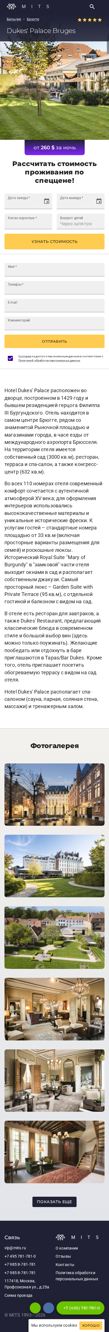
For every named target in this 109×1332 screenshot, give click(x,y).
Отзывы (63, 1256)
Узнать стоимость (54, 241)
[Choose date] (46, 201)
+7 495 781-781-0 (20, 1256)
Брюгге (33, 19)
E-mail (12, 302)
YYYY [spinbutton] (29, 203)
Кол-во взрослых (22, 218)
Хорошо (90, 1326)
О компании (67, 1248)
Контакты (65, 1264)
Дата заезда (19, 198)
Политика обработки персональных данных (77, 1276)
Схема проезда (18, 1295)
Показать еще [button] (54, 1201)
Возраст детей (71, 218)
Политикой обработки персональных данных (49, 360)
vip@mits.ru (15, 1248)
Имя (12, 267)
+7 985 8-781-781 (20, 1264)
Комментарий (19, 320)
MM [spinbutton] (19, 203)
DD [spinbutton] (11, 203)
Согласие (24, 356)
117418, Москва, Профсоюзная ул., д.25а (26, 1284)
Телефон (16, 285)
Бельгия (14, 19)
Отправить (54, 341)
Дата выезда (71, 198)
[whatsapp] (35, 1308)
